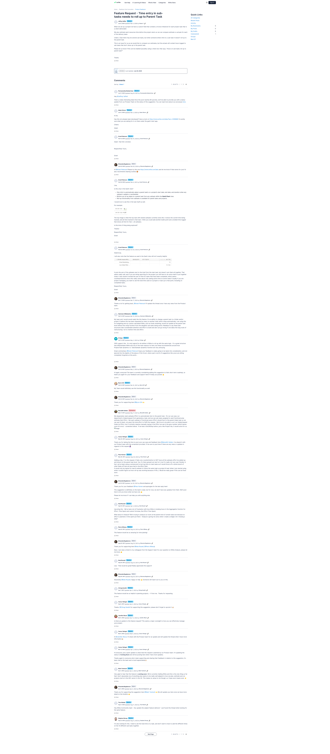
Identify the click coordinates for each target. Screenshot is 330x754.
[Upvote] (116, 70)
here (184, 102)
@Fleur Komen (138, 486)
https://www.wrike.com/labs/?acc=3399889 (164, 119)
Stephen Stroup (122, 718)
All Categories (195, 18)
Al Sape (120, 338)
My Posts (203, 28)
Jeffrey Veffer (122, 21)
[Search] (206, 2)
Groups (193, 36)
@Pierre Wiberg (149, 546)
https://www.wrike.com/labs (149, 169)
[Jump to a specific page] (186, 84)
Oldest (121, 84)
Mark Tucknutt (122, 668)
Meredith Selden (123, 410)
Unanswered (203, 34)
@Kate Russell (139, 546)
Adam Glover (122, 110)
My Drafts (203, 31)
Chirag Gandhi (122, 588)
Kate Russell (121, 503)
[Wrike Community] (117, 2)
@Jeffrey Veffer (122, 96)
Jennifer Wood (122, 615)
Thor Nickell (121, 702)
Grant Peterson (122, 136)
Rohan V (141, 23)
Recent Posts (195, 20)
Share (116, 61)
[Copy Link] (145, 23)
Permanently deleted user (125, 91)
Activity (193, 23)
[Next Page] (183, 84)
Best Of (193, 39)
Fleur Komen (122, 454)
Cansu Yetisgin (122, 436)
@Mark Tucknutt (150, 692)
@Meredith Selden (167, 442)
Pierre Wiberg (122, 527)
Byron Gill (121, 383)
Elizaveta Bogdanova (124, 164)
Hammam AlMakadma (124, 314)
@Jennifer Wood (121, 637)
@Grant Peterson (121, 169)
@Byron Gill (138, 402)
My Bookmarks (203, 26)
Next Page (151, 734)
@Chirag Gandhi (125, 607)
